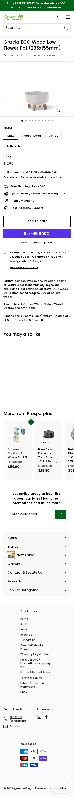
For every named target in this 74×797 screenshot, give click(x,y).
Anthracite (14, 146)
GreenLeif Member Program (32, 647)
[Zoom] (58, 110)
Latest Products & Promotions (32, 685)
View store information (24, 267)
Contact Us (28, 640)
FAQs (23, 692)
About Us (26, 634)
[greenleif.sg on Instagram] (39, 717)
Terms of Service (31, 677)
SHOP (23, 624)
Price (7, 157)
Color (7, 128)
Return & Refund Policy (35, 672)
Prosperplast (12, 55)
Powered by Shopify (49, 788)
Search (24, 629)
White (11, 136)
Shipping (26, 177)
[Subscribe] (60, 514)
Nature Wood (31, 136)
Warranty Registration (35, 654)
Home (24, 618)
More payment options (37, 242)
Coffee (53, 136)
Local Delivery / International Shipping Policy (35, 663)
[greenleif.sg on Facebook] (46, 717)
